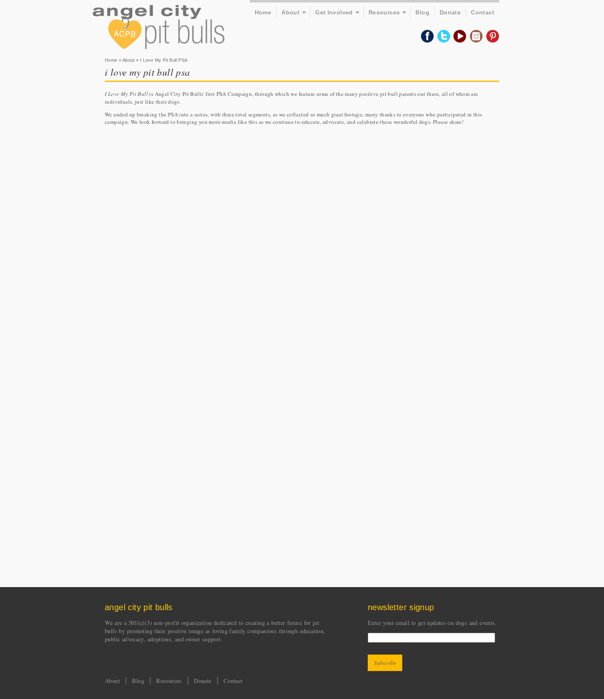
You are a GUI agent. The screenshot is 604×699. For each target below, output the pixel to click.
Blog (422, 12)
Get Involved (334, 12)
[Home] (158, 28)
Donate (450, 12)
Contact (482, 12)
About (290, 12)
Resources (384, 12)
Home (263, 12)
